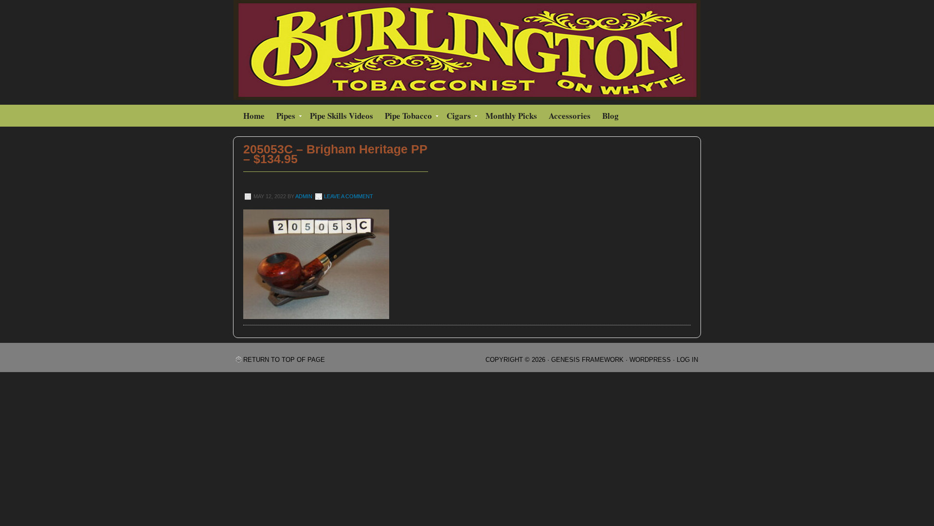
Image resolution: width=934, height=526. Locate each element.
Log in (687, 359)
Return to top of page (284, 359)
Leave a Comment (348, 196)
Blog (610, 116)
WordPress (650, 359)
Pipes (283, 117)
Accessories (570, 116)
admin (303, 196)
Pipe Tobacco (406, 117)
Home (254, 116)
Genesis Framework (587, 359)
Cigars (456, 117)
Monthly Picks (511, 116)
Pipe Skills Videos (341, 116)
